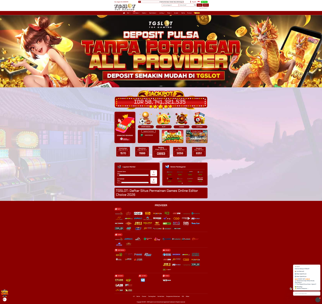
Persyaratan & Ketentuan (173, 296)
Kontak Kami (161, 296)
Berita (183, 13)
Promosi (189, 13)
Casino (144, 13)
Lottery (161, 13)
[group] (196, 136)
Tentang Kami (152, 296)
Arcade (176, 13)
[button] (320, 51)
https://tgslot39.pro (301, 276)
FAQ (183, 296)
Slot (128, 13)
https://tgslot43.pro (301, 274)
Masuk (199, 5)
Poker (168, 13)
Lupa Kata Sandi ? (203, 8)
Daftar (206, 5)
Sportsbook (152, 13)
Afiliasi (205, 2)
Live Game (136, 13)
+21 (134, 296)
